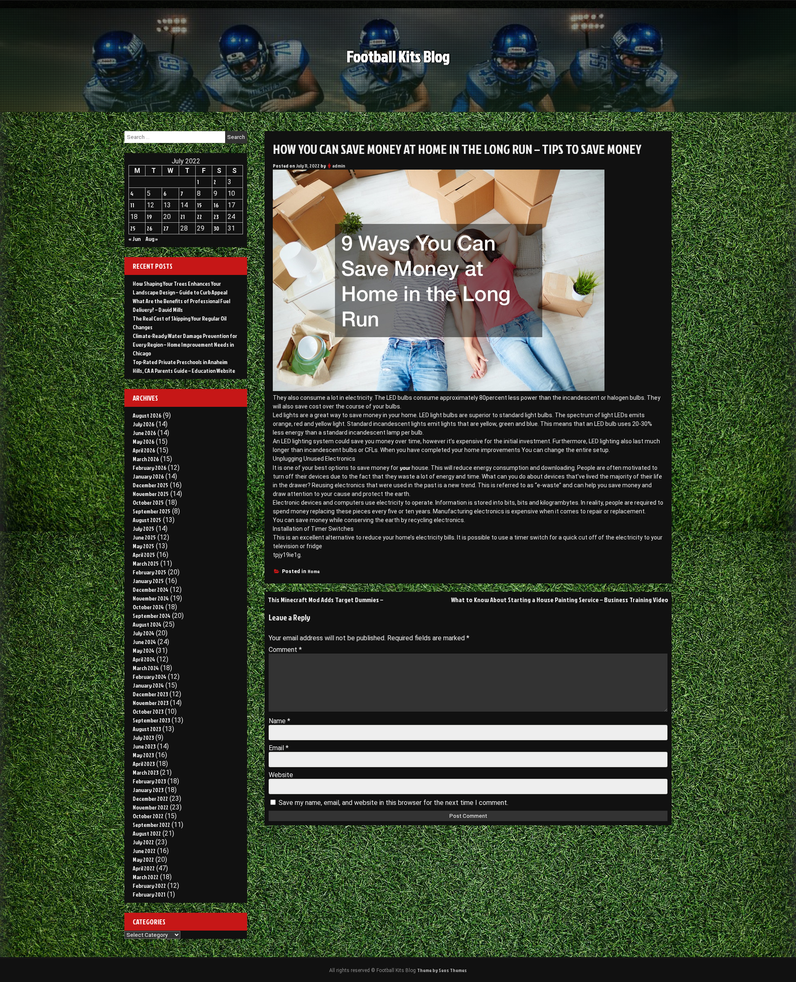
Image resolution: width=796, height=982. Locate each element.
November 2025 (151, 494)
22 (199, 217)
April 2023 (144, 764)
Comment (285, 650)
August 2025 (147, 520)
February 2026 (149, 468)
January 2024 (148, 685)
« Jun (135, 239)
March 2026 (146, 459)
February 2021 (149, 894)
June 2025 (144, 537)
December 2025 (150, 485)
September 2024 (151, 616)
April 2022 (144, 868)
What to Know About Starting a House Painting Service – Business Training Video (559, 599)
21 (182, 217)
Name (279, 721)
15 (199, 205)
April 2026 (144, 450)
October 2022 (148, 816)
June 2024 (144, 642)
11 (132, 205)
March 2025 (146, 563)
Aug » (152, 239)
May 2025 (143, 546)
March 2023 (145, 772)
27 (166, 228)
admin (338, 165)
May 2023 (143, 755)
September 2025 (151, 511)
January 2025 (148, 581)
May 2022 (143, 859)
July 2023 (143, 737)
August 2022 (147, 833)
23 (216, 217)
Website (281, 775)
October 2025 (148, 502)
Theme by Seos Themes (442, 970)
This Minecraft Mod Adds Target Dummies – (325, 599)
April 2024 (144, 659)
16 (216, 205)
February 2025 (149, 572)
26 (149, 228)
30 (216, 228)
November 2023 (150, 703)
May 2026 (143, 441)
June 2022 (144, 851)
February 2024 (149, 677)
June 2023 (144, 746)
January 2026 (148, 476)
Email (279, 748)
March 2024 (146, 668)
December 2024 (150, 589)
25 (133, 228)
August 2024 (147, 624)
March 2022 (145, 877)
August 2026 (147, 415)
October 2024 (148, 607)
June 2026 (144, 433)
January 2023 (148, 790)
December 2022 (150, 798)
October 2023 (148, 711)
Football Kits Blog (398, 56)
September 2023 (151, 720)
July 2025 (143, 528)
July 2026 (143, 424)
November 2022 (150, 807)
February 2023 (149, 781)
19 (149, 217)
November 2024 (151, 598)
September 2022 (151, 825)
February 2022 (149, 886)
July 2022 (143, 842)
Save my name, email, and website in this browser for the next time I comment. (393, 803)
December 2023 (150, 694)
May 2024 (143, 650)
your (405, 468)
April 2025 (144, 555)
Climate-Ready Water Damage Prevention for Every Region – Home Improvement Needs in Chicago (185, 344)
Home (314, 571)
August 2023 (147, 729)
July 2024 (143, 633)
